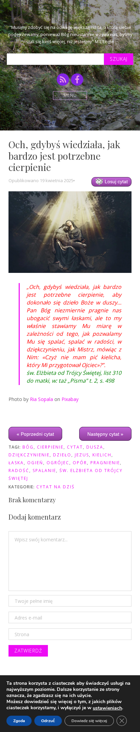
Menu (70, 95)
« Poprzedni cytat (35, 434)
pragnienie (105, 463)
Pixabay (70, 399)
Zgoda (19, 721)
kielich (101, 455)
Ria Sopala (41, 399)
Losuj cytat (115, 181)
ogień (35, 463)
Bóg (28, 447)
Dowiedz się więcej (89, 721)
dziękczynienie (29, 455)
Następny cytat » (105, 434)
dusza (94, 447)
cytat (75, 447)
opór (80, 463)
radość (18, 470)
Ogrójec (58, 463)
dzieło (62, 455)
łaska (16, 463)
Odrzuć (48, 721)
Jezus (82, 455)
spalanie (44, 470)
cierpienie (50, 447)
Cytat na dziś (55, 487)
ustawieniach (107, 708)
